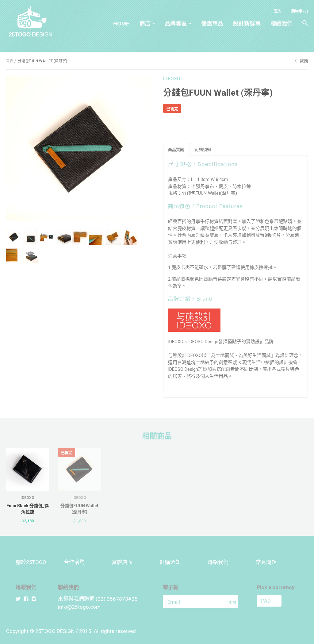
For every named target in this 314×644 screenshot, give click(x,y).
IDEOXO (171, 79)
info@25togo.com (79, 607)
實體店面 (122, 562)
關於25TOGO (31, 562)
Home (121, 24)
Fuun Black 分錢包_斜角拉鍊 (27, 508)
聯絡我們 (281, 24)
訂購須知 (170, 562)
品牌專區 (176, 24)
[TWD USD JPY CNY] (277, 601)
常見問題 (266, 562)
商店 (145, 24)
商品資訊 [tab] (176, 149)
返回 (304, 61)
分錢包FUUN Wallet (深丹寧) (79, 508)
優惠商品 (212, 24)
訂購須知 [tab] (203, 149)
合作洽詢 (74, 562)
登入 (277, 11)
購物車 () (299, 11)
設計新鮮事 (247, 24)
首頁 (9, 61)
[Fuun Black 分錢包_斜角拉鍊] (27, 469)
